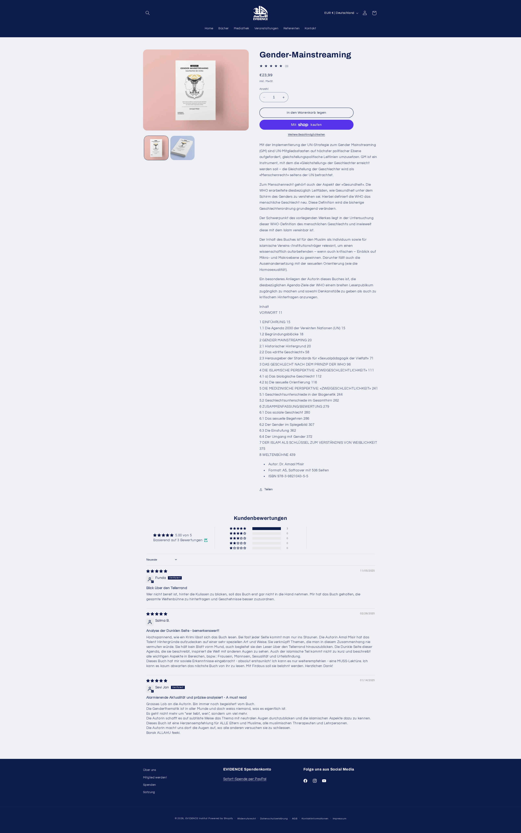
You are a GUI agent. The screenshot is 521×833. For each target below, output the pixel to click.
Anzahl (264, 89)
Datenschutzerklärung (274, 819)
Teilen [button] (268, 489)
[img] (156, 571)
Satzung (149, 792)
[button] (147, 13)
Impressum (339, 819)
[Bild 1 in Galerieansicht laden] (156, 148)
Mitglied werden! (155, 777)
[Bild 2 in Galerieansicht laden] (182, 148)
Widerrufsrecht (246, 819)
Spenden (149, 784)
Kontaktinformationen (315, 819)
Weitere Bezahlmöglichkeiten (306, 135)
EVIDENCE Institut (196, 818)
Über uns (149, 770)
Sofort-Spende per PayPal (244, 779)
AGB (295, 819)
